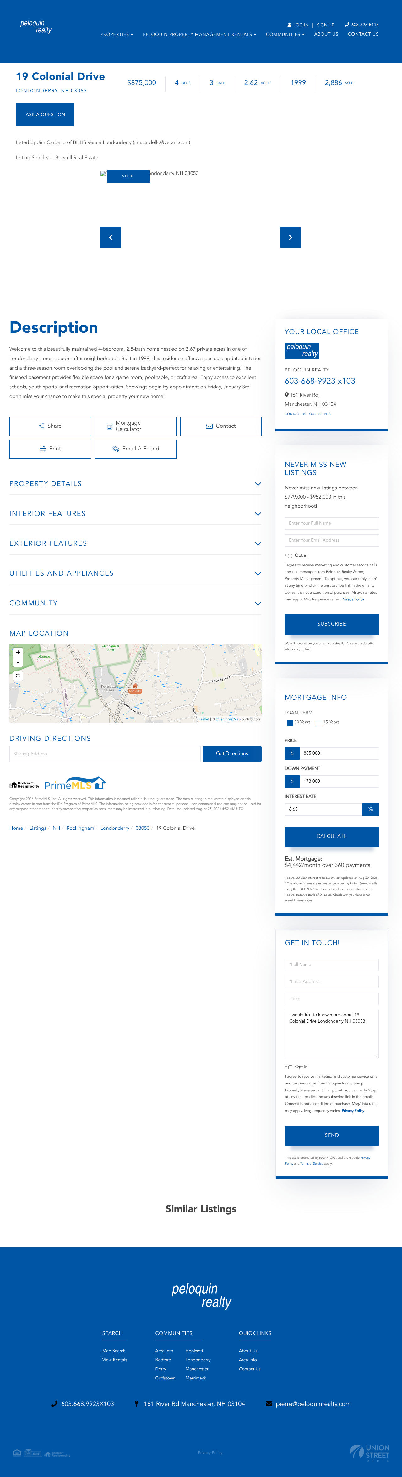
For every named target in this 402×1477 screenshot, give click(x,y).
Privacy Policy (352, 599)
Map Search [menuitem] (114, 1351)
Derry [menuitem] (160, 1369)
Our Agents (320, 414)
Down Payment (302, 769)
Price (291, 741)
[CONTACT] (45, 114)
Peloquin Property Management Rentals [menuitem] (197, 35)
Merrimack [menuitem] (196, 1378)
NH (56, 828)
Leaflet (204, 719)
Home (16, 828)
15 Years (331, 722)
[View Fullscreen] (18, 676)
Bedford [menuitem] (163, 1360)
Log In (300, 25)
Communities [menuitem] (283, 35)
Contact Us (295, 414)
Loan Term (299, 713)
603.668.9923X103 (87, 1404)
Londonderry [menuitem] (198, 1360)
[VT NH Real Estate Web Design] (369, 1453)
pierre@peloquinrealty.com (313, 1404)
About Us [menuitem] (326, 34)
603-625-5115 (364, 25)
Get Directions (232, 753)
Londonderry (114, 828)
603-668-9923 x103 (320, 382)
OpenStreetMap (228, 719)
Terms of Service (311, 1164)
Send (332, 1135)
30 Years (302, 722)
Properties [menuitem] (114, 35)
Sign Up (325, 25)
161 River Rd (193, 1404)
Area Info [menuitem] (164, 1351)
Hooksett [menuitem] (195, 1351)
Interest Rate (301, 797)
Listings (38, 828)
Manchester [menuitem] (197, 1369)
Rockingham (80, 828)
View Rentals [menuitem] (114, 1360)
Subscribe (332, 624)
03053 (142, 828)
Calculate (332, 836)
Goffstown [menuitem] (165, 1378)
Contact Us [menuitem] (363, 34)
